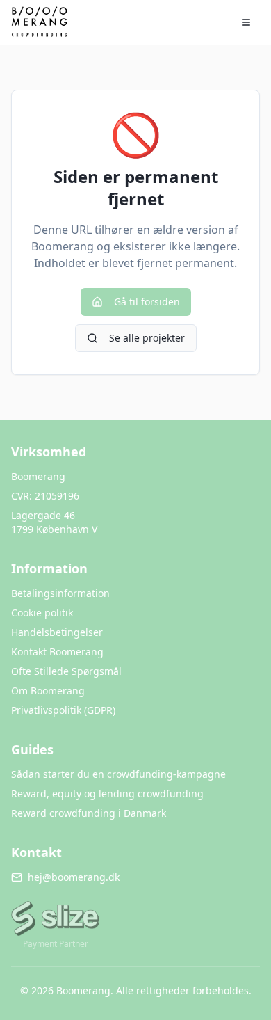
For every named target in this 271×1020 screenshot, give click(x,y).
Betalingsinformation (60, 593)
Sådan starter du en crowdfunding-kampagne (118, 774)
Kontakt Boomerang (57, 651)
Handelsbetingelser (57, 632)
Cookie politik (42, 612)
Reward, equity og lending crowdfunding (107, 793)
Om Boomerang (48, 690)
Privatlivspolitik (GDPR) (63, 710)
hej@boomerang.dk (74, 877)
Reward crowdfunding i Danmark (88, 813)
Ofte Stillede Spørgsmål (66, 671)
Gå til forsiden (147, 301)
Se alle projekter (147, 337)
